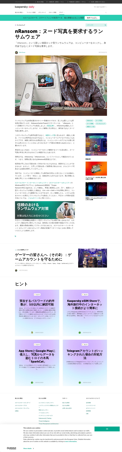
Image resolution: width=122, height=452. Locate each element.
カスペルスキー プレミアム (22, 408)
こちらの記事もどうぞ (22, 249)
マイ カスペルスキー (100, 7)
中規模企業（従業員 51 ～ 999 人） (77, 1)
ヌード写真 (99, 120)
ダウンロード (42, 12)
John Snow (22, 52)
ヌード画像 (90, 123)
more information (71, 441)
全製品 (16, 411)
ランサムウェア (21, 25)
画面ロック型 (50, 135)
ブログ (61, 12)
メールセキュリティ (44, 412)
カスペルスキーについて (93, 398)
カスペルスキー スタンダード (22, 402)
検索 (105, 25)
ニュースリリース (90, 405)
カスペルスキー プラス (21, 405)
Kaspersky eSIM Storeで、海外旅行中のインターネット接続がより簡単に (85, 304)
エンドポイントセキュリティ (46, 402)
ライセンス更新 (31, 12)
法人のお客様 (42, 398)
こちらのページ (33, 198)
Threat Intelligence (44, 421)
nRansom (89, 120)
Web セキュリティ (43, 410)
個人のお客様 (65, 402)
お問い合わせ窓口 (67, 408)
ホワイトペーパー (90, 408)
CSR (87, 413)
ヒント (38, 294)
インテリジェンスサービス (46, 415)
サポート (64, 398)
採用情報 (88, 411)
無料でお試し (92, 18)
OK (107, 429)
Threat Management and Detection (49, 423)
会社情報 (88, 402)
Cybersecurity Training (45, 418)
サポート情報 (52, 12)
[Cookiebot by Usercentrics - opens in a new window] (11, 448)
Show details (27, 448)
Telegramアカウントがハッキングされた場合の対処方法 (85, 354)
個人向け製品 (40, 1)
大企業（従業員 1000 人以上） (98, 1)
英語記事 (50, 126)
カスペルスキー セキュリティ (60, 183)
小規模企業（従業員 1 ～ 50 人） (56, 1)
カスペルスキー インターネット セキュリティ (31, 183)
